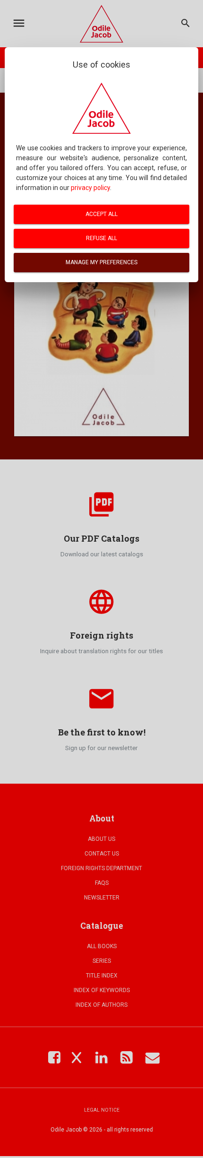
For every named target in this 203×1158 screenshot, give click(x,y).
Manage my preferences (101, 262)
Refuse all (101, 238)
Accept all (101, 214)
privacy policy (90, 187)
